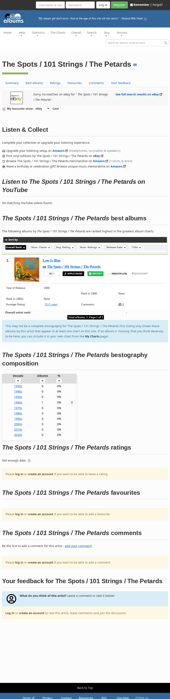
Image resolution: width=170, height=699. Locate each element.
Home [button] (8, 32)
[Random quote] (145, 18)
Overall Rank (14, 247)
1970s (18, 408)
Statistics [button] (38, 32)
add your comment (78, 546)
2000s (18, 424)
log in (19, 474)
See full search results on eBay (137, 94)
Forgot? (158, 5)
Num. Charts (39, 247)
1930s (18, 386)
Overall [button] (76, 32)
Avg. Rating (63, 247)
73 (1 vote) (51, 304)
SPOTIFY (97, 273)
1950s (18, 397)
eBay (96, 156)
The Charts (58, 32)
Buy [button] (106, 32)
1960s (18, 402)
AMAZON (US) (119, 273)
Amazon (58, 151)
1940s (18, 391)
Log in (9, 613)
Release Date (115, 247)
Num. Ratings (89, 247)
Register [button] (119, 5)
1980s (18, 413)
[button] (18, 380)
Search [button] (92, 32)
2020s (18, 435)
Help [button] (22, 32)
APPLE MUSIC (75, 273)
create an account (40, 474)
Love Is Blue (52, 260)
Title (135, 247)
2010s (18, 429)
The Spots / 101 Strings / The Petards (74, 266)
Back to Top (85, 688)
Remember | (143, 5)
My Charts (92, 336)
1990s (18, 419)
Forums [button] (122, 32)
